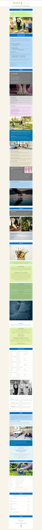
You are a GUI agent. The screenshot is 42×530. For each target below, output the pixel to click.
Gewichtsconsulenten (21, 335)
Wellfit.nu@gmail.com (14, 64)
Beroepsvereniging (21, 334)
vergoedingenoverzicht (21, 343)
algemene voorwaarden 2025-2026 (21, 522)
